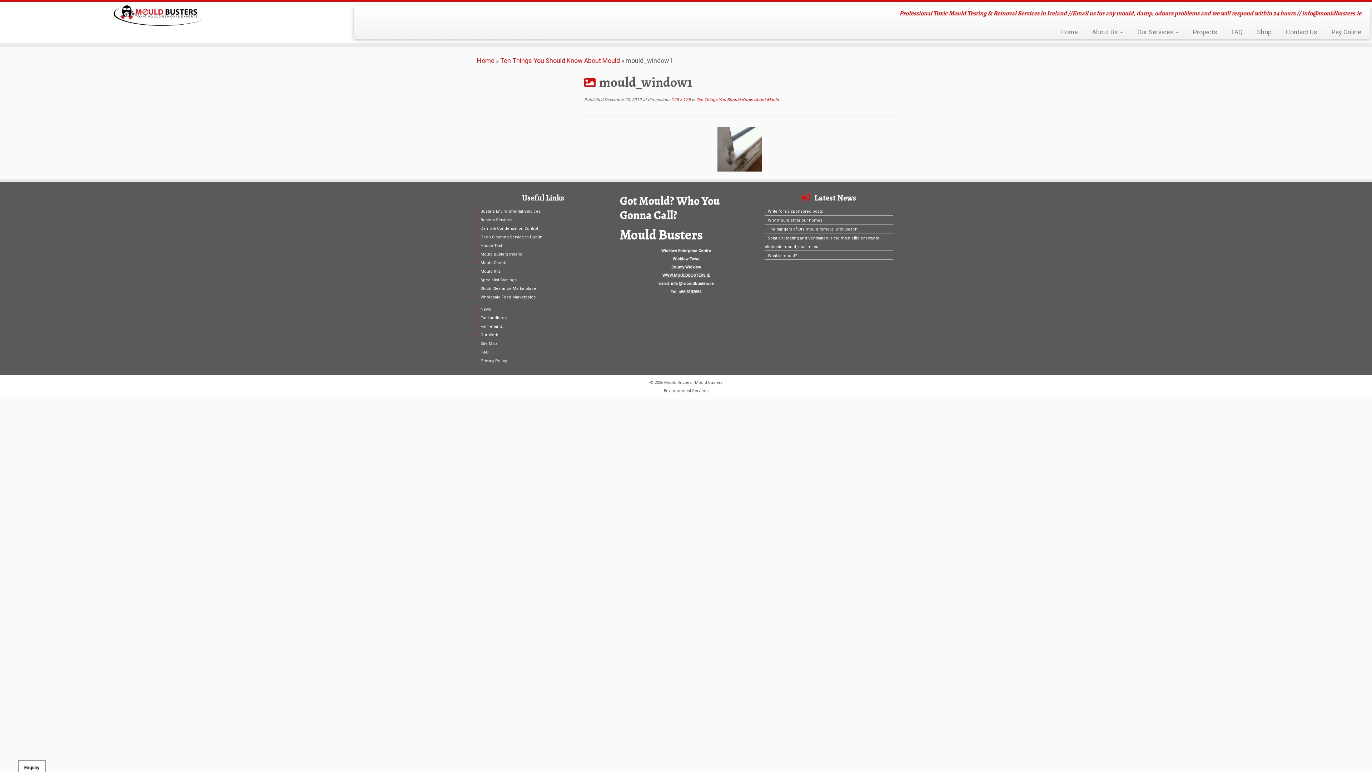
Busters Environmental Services (511, 211)
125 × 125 (680, 99)
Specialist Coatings (499, 280)
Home (1069, 32)
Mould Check (493, 263)
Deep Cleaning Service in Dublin (511, 237)
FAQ (1237, 32)
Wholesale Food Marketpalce (508, 297)
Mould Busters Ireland (501, 254)
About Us (1105, 32)
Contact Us (1301, 32)
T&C (484, 352)
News (486, 309)
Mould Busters (678, 382)
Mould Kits (491, 271)
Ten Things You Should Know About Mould (560, 60)
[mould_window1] (739, 149)
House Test (491, 245)
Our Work (489, 335)
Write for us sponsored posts (795, 211)
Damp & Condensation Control (509, 228)
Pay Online (1346, 32)
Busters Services (496, 220)
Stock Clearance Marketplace (508, 288)
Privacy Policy (494, 360)
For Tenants (492, 326)
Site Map (489, 343)
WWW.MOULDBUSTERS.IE (686, 275)
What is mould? (782, 255)
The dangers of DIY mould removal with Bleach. (813, 229)
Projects (1205, 32)
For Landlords (494, 318)
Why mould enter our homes (795, 220)
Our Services (1156, 32)
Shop (1264, 32)
